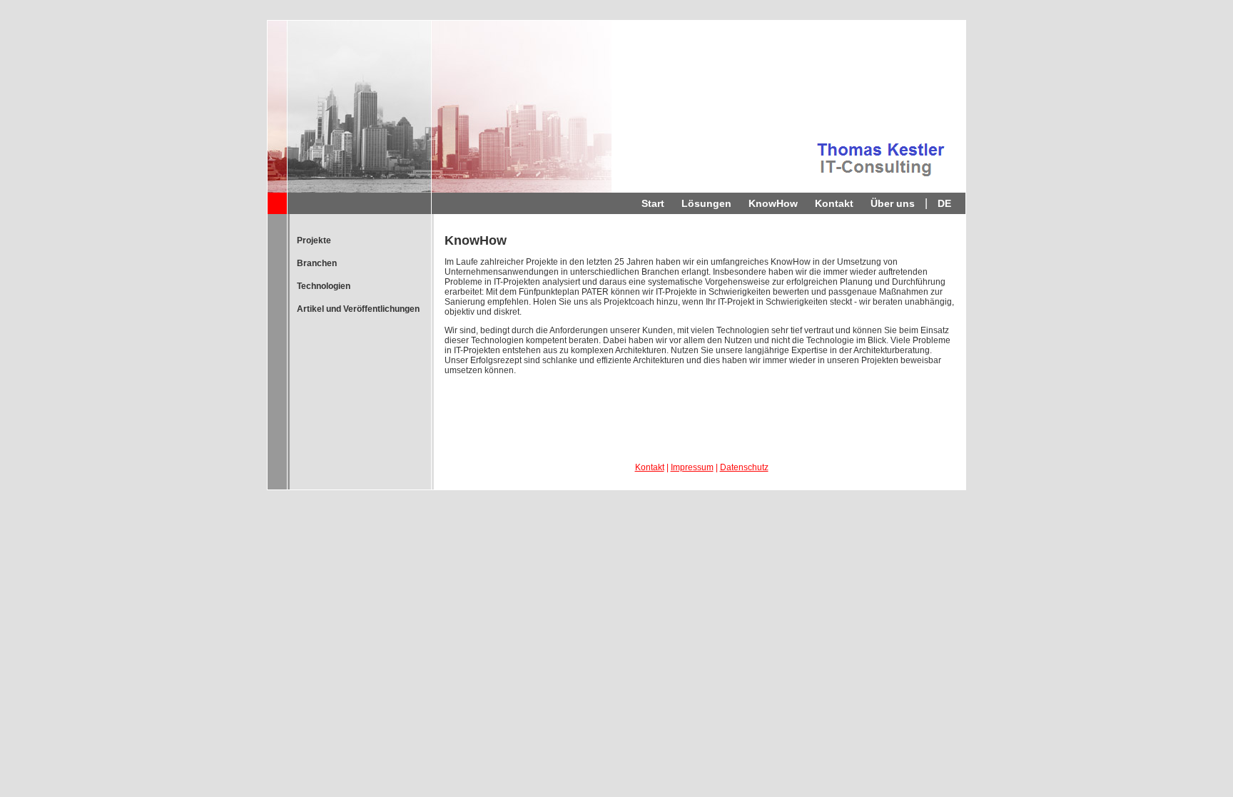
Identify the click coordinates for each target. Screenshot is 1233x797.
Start (652, 203)
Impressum (692, 467)
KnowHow (773, 203)
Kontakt (834, 203)
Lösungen (706, 203)
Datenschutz (744, 467)
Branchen (317, 263)
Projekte (314, 240)
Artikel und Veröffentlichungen (358, 309)
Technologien (323, 286)
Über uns (893, 203)
